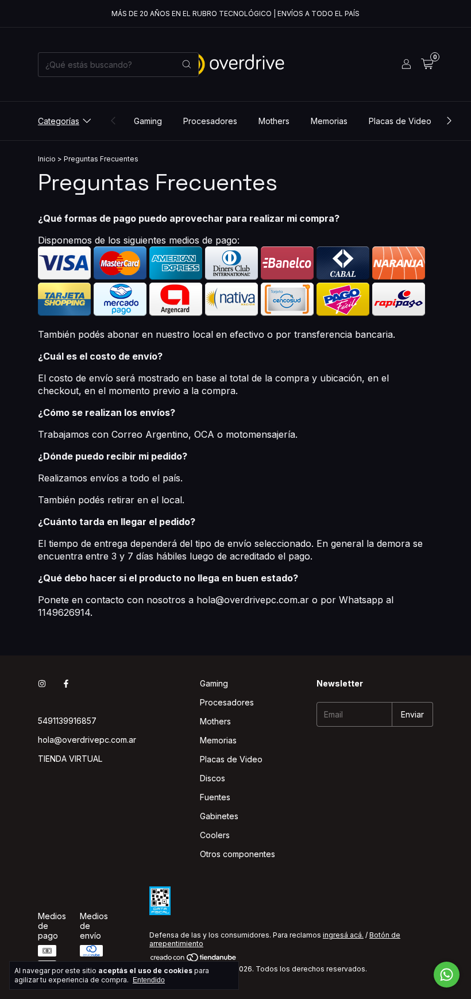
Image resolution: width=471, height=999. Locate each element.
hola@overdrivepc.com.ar (87, 740)
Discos (212, 778)
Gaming (148, 121)
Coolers (215, 835)
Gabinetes (219, 816)
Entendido (149, 980)
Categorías (58, 121)
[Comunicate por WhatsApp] (447, 975)
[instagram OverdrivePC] (42, 683)
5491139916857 (67, 721)
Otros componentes (237, 854)
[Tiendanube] (193, 960)
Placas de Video (400, 121)
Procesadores (210, 121)
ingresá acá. (343, 935)
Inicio (47, 159)
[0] (427, 64)
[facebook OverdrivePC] (66, 683)
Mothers (273, 121)
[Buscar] (186, 64)
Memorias (329, 121)
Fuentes (215, 797)
